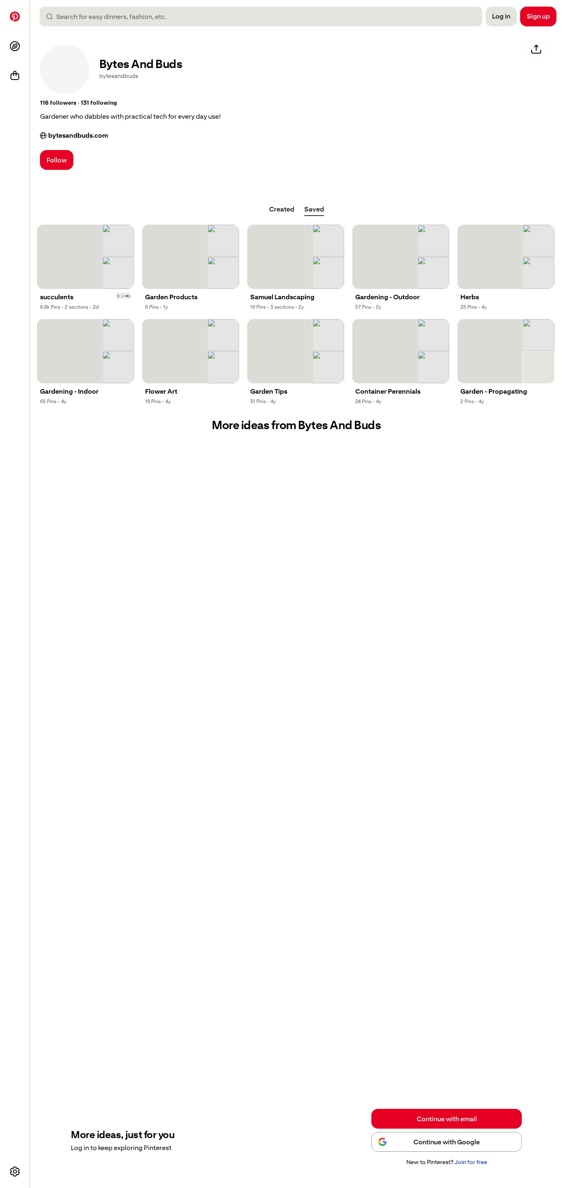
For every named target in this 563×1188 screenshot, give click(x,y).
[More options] (15, 1171)
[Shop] (15, 76)
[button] (58, 103)
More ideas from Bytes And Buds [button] (296, 425)
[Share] (536, 49)
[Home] (15, 16)
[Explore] (15, 46)
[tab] (281, 209)
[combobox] (264, 16)
